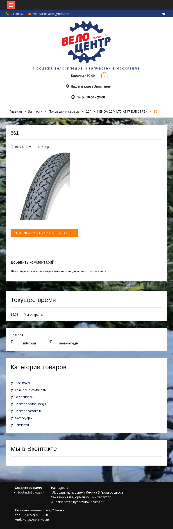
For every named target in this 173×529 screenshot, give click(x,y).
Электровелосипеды (30, 404)
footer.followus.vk (31, 492)
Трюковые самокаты (30, 390)
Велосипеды (24, 397)
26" (88, 111)
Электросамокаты (29, 411)
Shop (45, 146)
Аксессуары (23, 418)
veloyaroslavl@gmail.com (51, 14)
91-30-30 (17, 14)
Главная (15, 111)
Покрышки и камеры (64, 111)
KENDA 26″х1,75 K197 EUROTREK (122, 111)
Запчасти (35, 111)
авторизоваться (93, 271)
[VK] (163, 14)
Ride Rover (22, 383)
